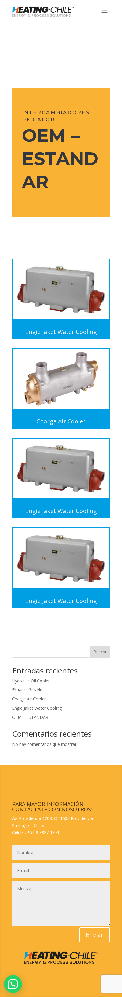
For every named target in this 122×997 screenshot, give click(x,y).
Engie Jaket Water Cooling (37, 708)
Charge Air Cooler (29, 699)
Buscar (100, 651)
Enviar (94, 935)
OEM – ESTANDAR (30, 717)
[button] (13, 984)
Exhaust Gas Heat (29, 689)
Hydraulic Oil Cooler (31, 681)
